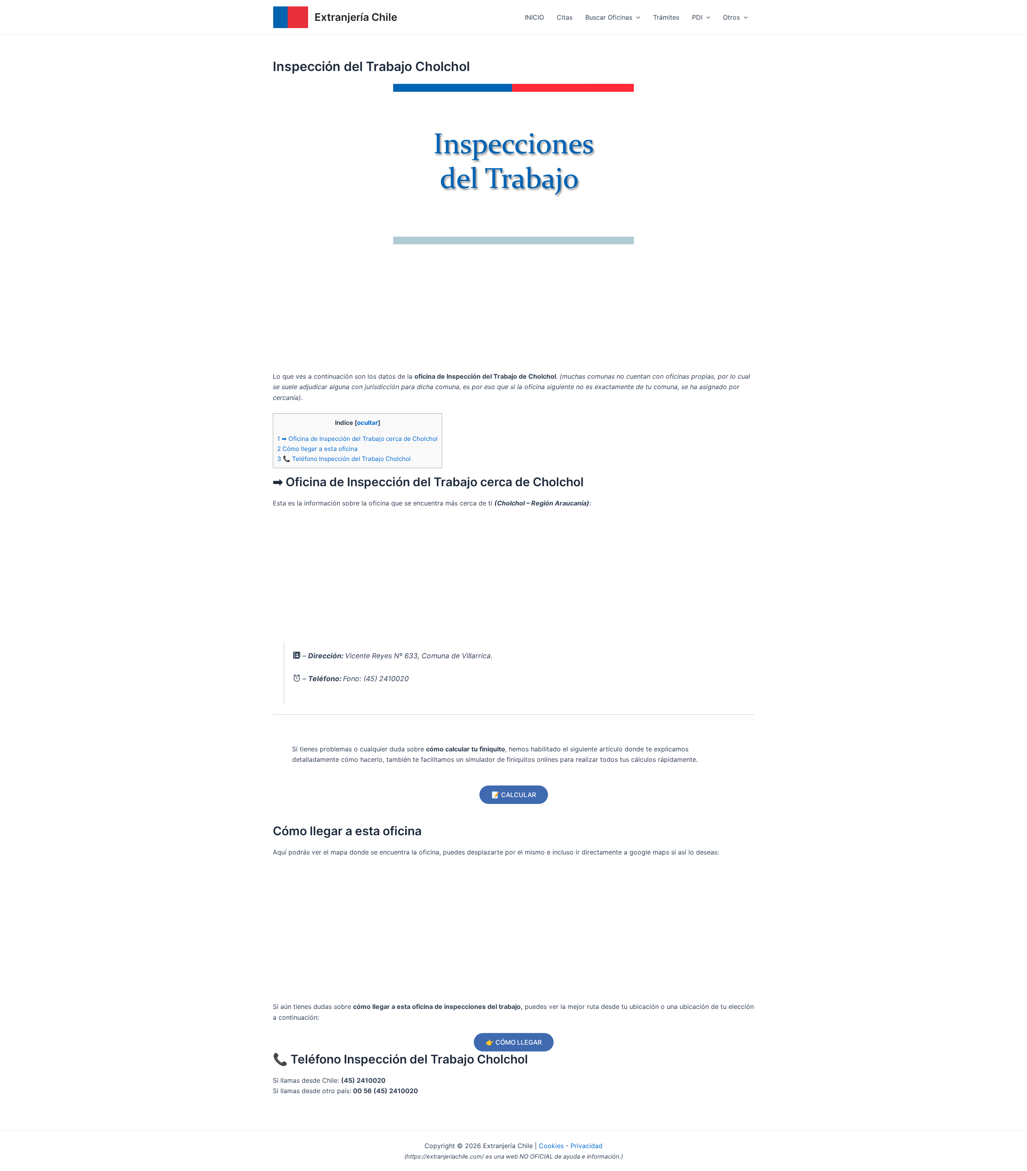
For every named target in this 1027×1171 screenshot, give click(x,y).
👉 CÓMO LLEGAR (514, 1042)
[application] (636, 17)
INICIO (534, 17)
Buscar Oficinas (608, 17)
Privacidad (586, 1146)
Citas (564, 17)
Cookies (552, 1146)
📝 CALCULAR (513, 795)
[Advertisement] (513, 311)
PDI (697, 17)
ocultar (367, 422)
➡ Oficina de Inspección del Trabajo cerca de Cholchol (357, 438)
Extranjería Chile (356, 17)
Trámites (666, 17)
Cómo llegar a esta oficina (317, 449)
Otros (731, 17)
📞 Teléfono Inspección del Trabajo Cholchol (344, 459)
